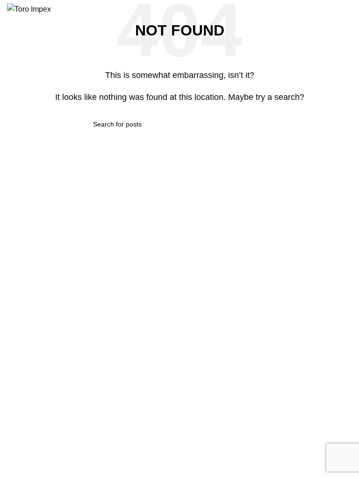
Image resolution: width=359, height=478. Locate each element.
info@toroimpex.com (45, 308)
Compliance (115, 315)
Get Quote (286, 267)
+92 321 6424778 (41, 292)
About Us (111, 267)
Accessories (202, 315)
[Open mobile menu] (348, 9)
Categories (205, 251)
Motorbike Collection (214, 267)
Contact (27, 251)
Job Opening (290, 299)
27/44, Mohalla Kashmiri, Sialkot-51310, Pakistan (51, 272)
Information (294, 251)
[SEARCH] (262, 124)
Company (114, 251)
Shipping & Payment (300, 284)
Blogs (106, 299)
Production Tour (121, 331)
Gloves (194, 299)
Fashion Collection (211, 284)
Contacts (111, 284)
